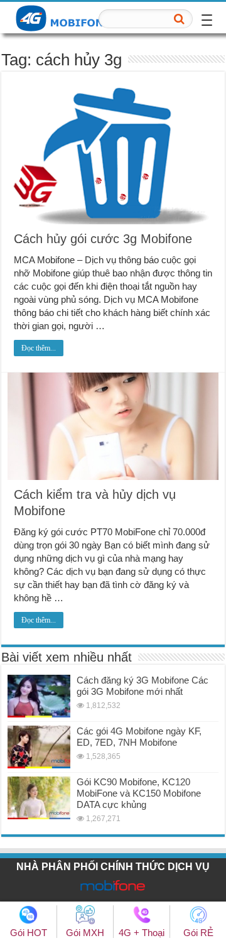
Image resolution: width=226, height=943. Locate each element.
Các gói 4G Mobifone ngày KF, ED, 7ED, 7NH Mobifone (139, 737)
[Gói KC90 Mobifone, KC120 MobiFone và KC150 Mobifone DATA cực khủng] (39, 798)
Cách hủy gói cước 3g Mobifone (103, 239)
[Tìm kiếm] (179, 19)
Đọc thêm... (38, 348)
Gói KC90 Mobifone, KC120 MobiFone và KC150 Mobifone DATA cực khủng (139, 793)
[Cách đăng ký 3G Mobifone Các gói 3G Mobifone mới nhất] (39, 696)
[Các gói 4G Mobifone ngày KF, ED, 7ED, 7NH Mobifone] (39, 747)
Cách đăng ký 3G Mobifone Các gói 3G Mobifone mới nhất (142, 686)
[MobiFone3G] (66, 17)
